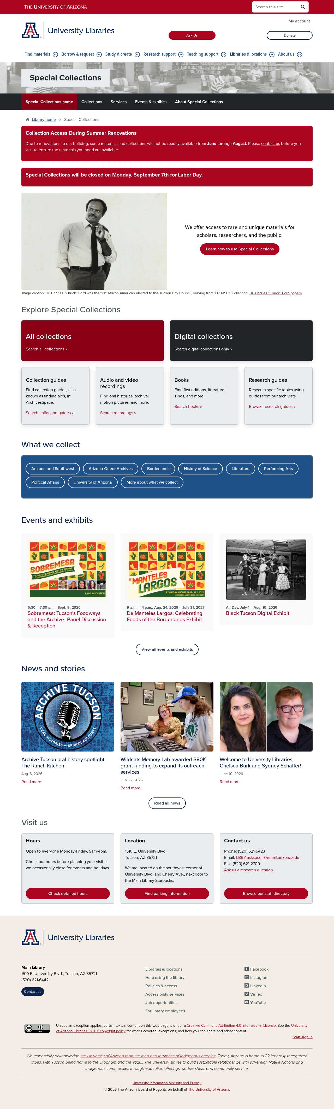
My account (299, 21)
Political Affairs (45, 482)
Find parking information (167, 893)
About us (286, 54)
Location (135, 841)
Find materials (37, 54)
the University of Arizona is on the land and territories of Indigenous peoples (148, 1056)
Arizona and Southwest (52, 468)
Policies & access (161, 986)
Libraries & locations (248, 54)
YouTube (258, 1002)
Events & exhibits (151, 101)
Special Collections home (49, 101)
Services (119, 101)
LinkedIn (258, 986)
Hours (33, 841)
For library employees (165, 1011)
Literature (240, 468)
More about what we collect (152, 482)
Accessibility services (164, 994)
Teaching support (202, 54)
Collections (91, 101)
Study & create (118, 54)
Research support (160, 54)
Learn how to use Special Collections (240, 249)
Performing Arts (278, 468)
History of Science (200, 468)
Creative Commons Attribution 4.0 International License (231, 1025)
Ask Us (192, 35)
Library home (44, 119)
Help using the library (164, 977)
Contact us (237, 841)
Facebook (259, 969)
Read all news (167, 803)
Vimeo (256, 994)
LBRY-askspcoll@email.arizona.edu (267, 857)
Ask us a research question (248, 870)
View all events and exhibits (167, 649)
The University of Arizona (208, 1089)
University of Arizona (93, 482)
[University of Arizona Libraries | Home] (67, 30)
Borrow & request (78, 54)
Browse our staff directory (266, 893)
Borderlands (158, 468)
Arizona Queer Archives (111, 468)
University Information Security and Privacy (167, 1083)
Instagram (259, 977)
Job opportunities (161, 1002)
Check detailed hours (67, 893)
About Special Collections (199, 101)
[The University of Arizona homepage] (55, 7)
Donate (290, 35)
